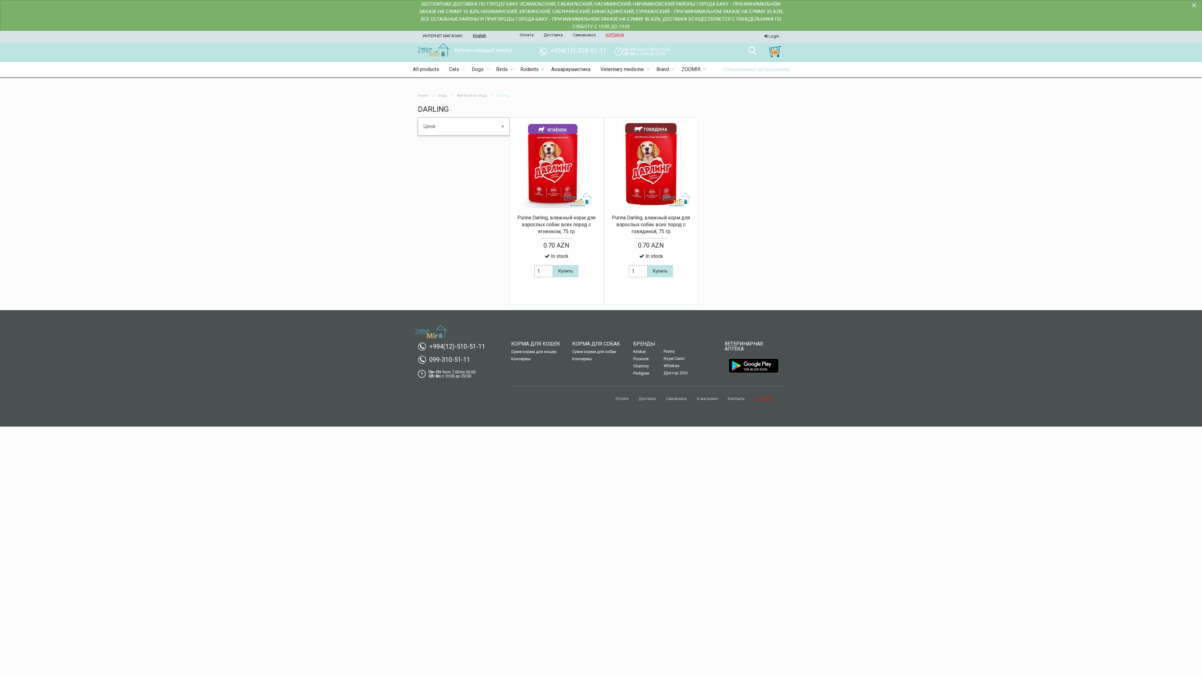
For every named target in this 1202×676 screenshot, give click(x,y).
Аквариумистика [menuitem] (570, 69)
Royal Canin (674, 358)
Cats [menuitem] (454, 69)
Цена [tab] (429, 126)
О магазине (707, 399)
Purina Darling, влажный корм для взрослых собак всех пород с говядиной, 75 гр (651, 225)
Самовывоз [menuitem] (584, 35)
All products (426, 69)
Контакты (736, 399)
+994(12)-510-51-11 (454, 346)
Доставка (647, 399)
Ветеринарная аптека (744, 346)
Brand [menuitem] (662, 69)
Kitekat (639, 351)
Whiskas (671, 365)
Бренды (644, 344)
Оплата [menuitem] (527, 35)
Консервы (521, 358)
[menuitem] (433, 50)
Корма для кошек (535, 344)
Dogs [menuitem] (478, 69)
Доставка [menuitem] (553, 35)
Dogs (442, 96)
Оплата (622, 399)
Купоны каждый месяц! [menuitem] (483, 50)
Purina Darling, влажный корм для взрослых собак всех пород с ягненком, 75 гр (556, 225)
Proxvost (641, 358)
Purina (669, 351)
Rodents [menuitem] (529, 69)
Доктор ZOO (676, 373)
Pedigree (641, 373)
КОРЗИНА (763, 399)
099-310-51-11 (446, 359)
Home (423, 96)
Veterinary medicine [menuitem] (622, 69)
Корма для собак (596, 344)
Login (773, 36)
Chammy (641, 366)
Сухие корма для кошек (534, 351)
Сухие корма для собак (594, 351)
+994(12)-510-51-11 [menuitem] (575, 50)
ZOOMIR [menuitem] (691, 69)
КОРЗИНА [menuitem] (615, 35)
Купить (565, 271)
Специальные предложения (756, 69)
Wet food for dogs (472, 96)
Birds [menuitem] (502, 69)
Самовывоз (676, 399)
